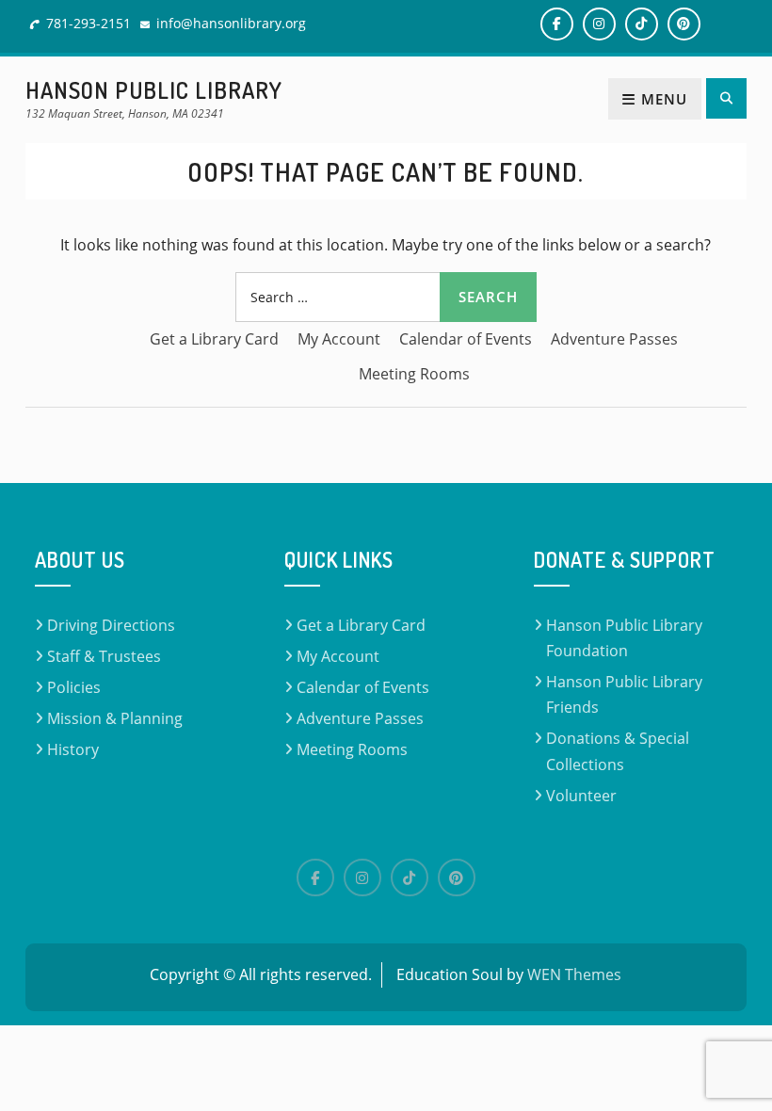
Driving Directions (111, 625)
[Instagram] (362, 877)
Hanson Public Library (153, 90)
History (73, 749)
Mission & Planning (115, 718)
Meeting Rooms (414, 373)
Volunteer (581, 795)
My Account (339, 339)
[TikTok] (409, 877)
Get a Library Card (214, 339)
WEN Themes (574, 974)
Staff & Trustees (104, 656)
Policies (74, 687)
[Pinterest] (456, 877)
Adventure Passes (614, 339)
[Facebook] (315, 877)
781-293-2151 (88, 23)
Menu (664, 98)
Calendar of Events (465, 339)
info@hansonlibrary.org (231, 23)
